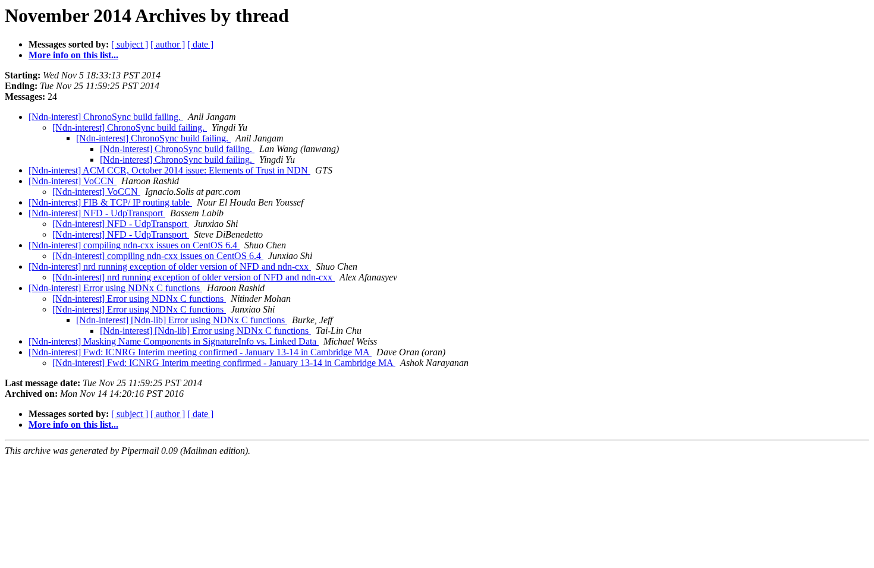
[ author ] (167, 44)
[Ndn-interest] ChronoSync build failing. (106, 117)
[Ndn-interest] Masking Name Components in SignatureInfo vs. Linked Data (174, 341)
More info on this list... (73, 55)
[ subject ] (129, 44)
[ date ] (200, 44)
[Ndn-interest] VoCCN (73, 181)
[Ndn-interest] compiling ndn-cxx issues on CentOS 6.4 (134, 245)
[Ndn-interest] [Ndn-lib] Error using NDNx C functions (181, 320)
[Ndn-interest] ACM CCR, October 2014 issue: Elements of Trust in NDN (169, 170)
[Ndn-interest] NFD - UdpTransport (97, 213)
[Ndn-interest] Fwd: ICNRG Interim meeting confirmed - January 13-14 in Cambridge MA (200, 352)
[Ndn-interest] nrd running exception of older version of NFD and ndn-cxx (170, 266)
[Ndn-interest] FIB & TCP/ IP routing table (110, 202)
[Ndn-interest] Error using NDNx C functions (115, 288)
